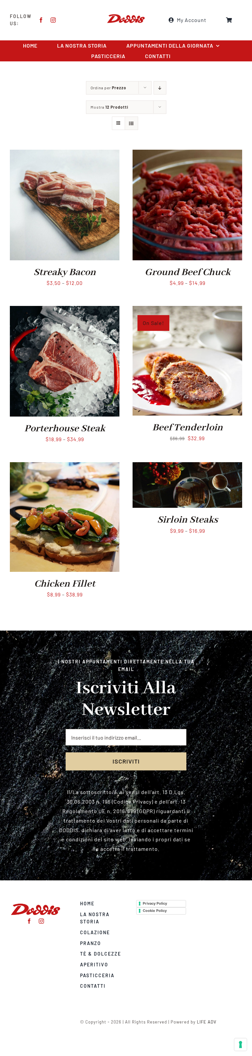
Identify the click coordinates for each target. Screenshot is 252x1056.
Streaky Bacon (64, 272)
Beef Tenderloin (187, 427)
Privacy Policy (155, 903)
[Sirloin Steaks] (187, 466)
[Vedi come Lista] (131, 123)
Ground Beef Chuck (187, 272)
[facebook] (41, 20)
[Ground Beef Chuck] (187, 154)
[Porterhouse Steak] (64, 310)
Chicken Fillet (64, 584)
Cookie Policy (155, 910)
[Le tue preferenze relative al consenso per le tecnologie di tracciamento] (240, 1044)
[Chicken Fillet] (64, 466)
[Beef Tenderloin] (187, 310)
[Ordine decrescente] (160, 88)
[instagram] (53, 20)
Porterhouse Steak (64, 428)
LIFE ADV (207, 1021)
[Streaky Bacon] (64, 154)
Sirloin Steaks (187, 520)
